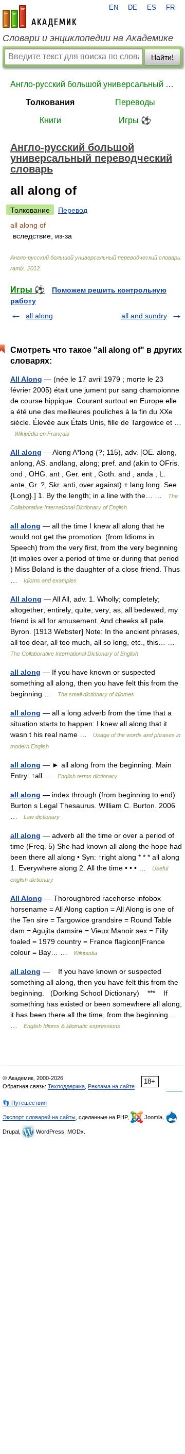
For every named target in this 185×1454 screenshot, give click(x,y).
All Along (26, 379)
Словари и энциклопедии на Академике (88, 38)
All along (26, 452)
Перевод (72, 210)
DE (132, 7)
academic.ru (40, 16)
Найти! (162, 57)
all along (39, 316)
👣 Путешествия (25, 1103)
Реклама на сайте (111, 1086)
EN (113, 7)
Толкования (50, 102)
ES (151, 7)
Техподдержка (66, 1086)
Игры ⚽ (135, 120)
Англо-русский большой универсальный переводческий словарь (92, 84)
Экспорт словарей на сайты (39, 1117)
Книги (50, 120)
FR (170, 7)
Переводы (135, 102)
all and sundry (144, 316)
